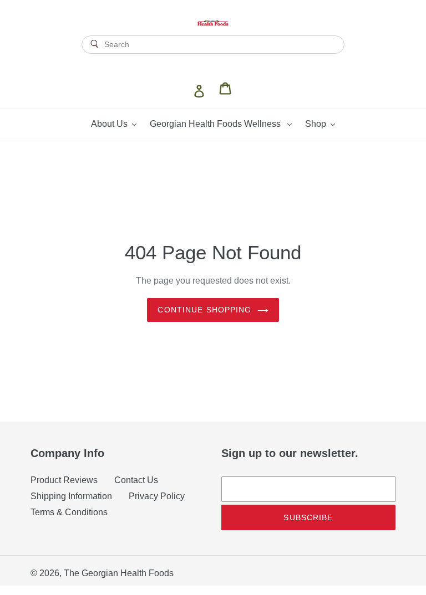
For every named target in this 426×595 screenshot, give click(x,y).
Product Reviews (64, 480)
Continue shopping (204, 309)
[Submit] (213, 63)
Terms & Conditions (69, 512)
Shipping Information (71, 496)
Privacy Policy (157, 496)
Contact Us (136, 480)
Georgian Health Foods (128, 573)
